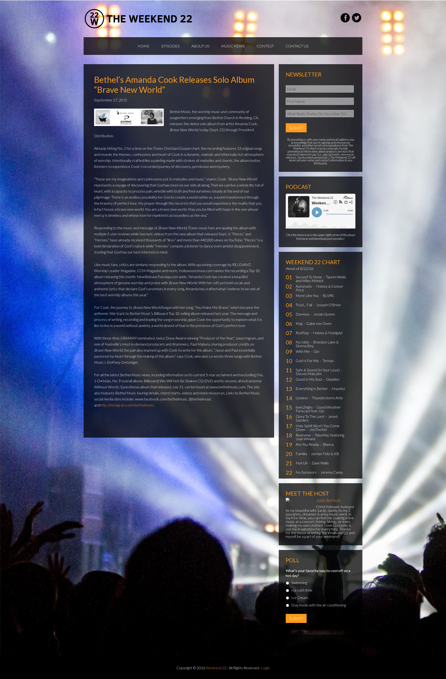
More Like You (307, 295)
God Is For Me (307, 360)
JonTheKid (318, 429)
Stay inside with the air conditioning (318, 605)
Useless (302, 398)
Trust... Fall (304, 305)
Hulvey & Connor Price (319, 288)
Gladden (332, 379)
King (299, 323)
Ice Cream (299, 597)
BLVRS (328, 295)
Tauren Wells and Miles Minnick (321, 279)
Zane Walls (320, 463)
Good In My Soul (309, 379)
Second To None (309, 277)
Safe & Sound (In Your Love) (318, 370)
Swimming (299, 582)
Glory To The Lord (310, 416)
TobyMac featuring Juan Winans (320, 437)
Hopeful (338, 388)
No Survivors (306, 472)
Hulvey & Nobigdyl (327, 332)
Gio (316, 351)
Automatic (304, 286)
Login (265, 668)
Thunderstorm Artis (327, 398)
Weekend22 (139, 18)
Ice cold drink (301, 590)
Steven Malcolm (308, 373)
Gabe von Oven (318, 323)
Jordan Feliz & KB (325, 453)
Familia (302, 453)
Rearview (304, 435)
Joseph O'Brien (328, 305)
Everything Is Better (312, 388)
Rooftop (303, 332)
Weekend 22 (216, 668)
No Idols (303, 342)
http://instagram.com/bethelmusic (127, 405)
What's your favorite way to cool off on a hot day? (318, 573)
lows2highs (304, 407)
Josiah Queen (324, 314)
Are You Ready (308, 444)
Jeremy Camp (331, 472)
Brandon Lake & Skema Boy (317, 344)
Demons (303, 314)
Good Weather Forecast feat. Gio (318, 409)
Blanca (328, 444)
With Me (303, 351)
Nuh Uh (302, 463)
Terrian (328, 360)
